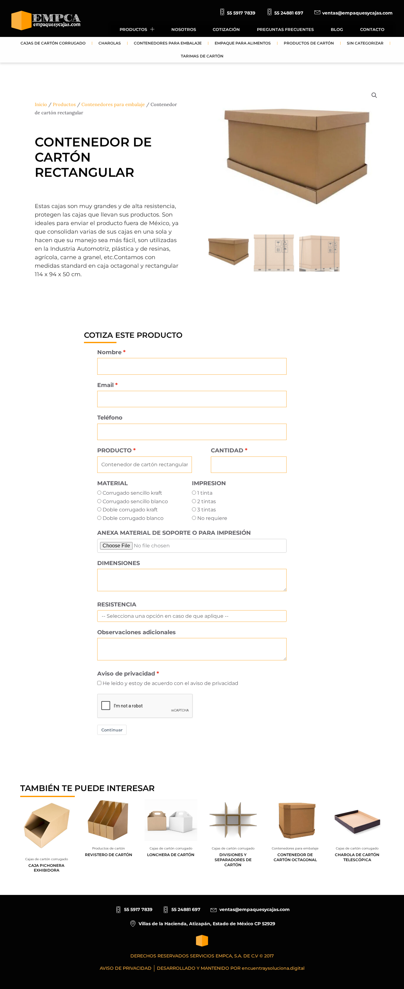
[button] (374, 95)
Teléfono (109, 417)
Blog (337, 29)
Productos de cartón (309, 43)
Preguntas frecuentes (285, 29)
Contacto (372, 29)
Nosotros (183, 29)
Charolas (109, 43)
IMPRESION (209, 483)
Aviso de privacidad (126, 673)
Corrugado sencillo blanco (135, 501)
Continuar (111, 729)
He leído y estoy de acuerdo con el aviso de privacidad (170, 683)
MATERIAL (112, 483)
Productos (133, 29)
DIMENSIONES (118, 563)
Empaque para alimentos (243, 43)
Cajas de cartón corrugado (53, 43)
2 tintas (206, 501)
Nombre (109, 352)
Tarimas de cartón (202, 56)
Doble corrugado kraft (130, 510)
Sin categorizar (365, 43)
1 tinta (204, 493)
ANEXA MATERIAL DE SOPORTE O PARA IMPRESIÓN (174, 532)
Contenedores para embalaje (168, 43)
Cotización (226, 29)
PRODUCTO (114, 450)
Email (105, 385)
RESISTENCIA (116, 604)
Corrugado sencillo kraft (132, 493)
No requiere (212, 518)
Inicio (41, 104)
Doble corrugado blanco (133, 518)
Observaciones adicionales (136, 632)
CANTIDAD (227, 450)
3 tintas (206, 510)
